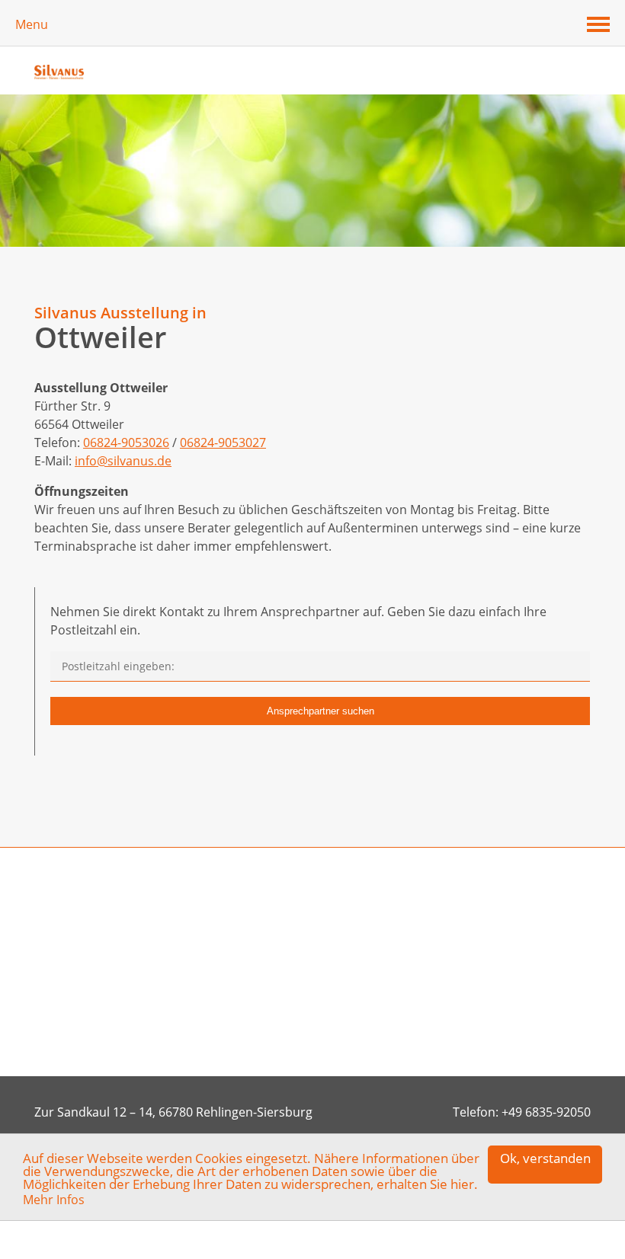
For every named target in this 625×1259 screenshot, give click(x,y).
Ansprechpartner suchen (320, 711)
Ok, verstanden (545, 1158)
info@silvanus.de (123, 460)
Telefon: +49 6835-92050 (522, 1112)
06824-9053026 (126, 442)
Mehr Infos (54, 1199)
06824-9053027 (223, 442)
